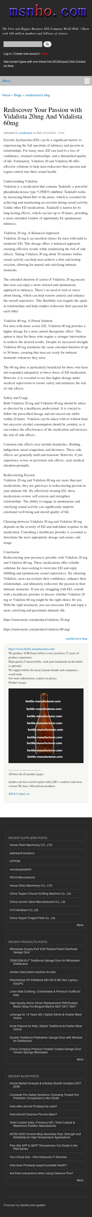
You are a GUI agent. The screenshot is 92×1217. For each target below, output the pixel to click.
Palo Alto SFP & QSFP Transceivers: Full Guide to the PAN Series (44, 1147)
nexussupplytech (20, 869)
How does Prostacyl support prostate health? (38, 1165)
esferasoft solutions (22, 853)
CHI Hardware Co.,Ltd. (24, 910)
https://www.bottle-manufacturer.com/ (31, 649)
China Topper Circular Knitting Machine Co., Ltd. (40, 893)
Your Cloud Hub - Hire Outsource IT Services (38, 1157)
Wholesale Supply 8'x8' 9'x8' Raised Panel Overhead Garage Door (43, 950)
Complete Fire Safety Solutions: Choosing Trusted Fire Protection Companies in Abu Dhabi (44, 1096)
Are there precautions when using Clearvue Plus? (41, 1173)
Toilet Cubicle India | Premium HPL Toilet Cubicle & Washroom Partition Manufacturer (42, 1124)
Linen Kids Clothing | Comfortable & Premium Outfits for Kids (45, 993)
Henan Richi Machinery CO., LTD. (31, 845)
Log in (8, 53)
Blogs (18, 95)
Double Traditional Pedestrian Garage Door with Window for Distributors (46, 1039)
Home (6, 95)
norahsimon (25, 133)
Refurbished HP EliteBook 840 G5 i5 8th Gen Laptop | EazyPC (44, 981)
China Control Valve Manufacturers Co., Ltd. (38, 902)
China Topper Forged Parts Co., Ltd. (33, 918)
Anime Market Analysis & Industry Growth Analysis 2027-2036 (46, 1084)
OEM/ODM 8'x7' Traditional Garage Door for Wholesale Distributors (45, 962)
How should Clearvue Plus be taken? (33, 1114)
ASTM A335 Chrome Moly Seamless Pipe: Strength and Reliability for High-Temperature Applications (45, 1135)
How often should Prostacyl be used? (33, 1106)
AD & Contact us (18, 794)
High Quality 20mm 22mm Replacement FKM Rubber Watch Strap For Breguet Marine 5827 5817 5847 (44, 1004)
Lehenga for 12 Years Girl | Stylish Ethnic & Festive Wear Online (46, 1016)
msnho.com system (32, 1205)
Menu (6, 80)
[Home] (46, 12)
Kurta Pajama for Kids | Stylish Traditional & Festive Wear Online (46, 1027)
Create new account (27, 53)
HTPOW (15, 861)
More (80, 925)
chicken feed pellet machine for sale (33, 972)
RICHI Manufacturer (22, 877)
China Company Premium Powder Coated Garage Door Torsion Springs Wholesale (45, 1050)
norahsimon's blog (37, 95)
